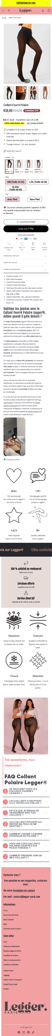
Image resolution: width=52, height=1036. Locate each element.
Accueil (4, 18)
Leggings (6, 975)
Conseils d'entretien (11, 269)
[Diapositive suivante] (48, 3)
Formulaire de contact (24, 890)
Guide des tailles (13, 151)
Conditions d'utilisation (10, 964)
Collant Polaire (8, 970)
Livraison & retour (11, 256)
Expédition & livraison (10, 955)
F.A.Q (5, 910)
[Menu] (3, 11)
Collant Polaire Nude (10, 984)
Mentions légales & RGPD (12, 951)
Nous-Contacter (8, 919)
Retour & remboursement (11, 960)
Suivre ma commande (10, 915)
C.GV (5, 942)
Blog (5, 924)
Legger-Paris (28, 1027)
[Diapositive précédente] (4, 3)
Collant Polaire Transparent (12, 980)
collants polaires (33, 411)
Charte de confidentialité (11, 946)
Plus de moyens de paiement (26, 235)
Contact (6, 989)
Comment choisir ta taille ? (12, 928)
